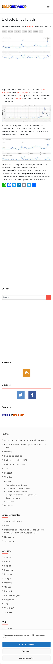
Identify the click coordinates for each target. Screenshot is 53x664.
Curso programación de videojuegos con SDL (21, 495)
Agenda (7, 557)
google (24, 31)
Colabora (8, 505)
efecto (4, 31)
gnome (10, 31)
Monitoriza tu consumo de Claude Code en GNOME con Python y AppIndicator (24, 531)
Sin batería (9, 541)
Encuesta (8, 570)
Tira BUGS (9, 608)
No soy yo (9, 537)
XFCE (21, 95)
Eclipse (7, 525)
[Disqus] (26, 254)
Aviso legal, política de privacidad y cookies (24, 440)
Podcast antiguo (12, 595)
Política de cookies (13, 456)
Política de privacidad (14, 464)
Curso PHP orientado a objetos (16, 491)
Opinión (7, 587)
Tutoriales (8, 477)
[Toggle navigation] (48, 6)
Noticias (30, 27)
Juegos (7, 578)
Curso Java (10, 501)
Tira (6, 468)
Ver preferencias (26, 658)
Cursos (7, 481)
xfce (41, 31)
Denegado (26, 651)
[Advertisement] (26, 71)
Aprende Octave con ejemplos (16, 485)
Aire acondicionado (13, 521)
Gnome (17, 98)
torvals (35, 31)
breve (7, 561)
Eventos (8, 574)
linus (30, 31)
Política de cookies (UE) (15, 460)
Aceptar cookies (26, 644)
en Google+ (22, 92)
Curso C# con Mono (13, 498)
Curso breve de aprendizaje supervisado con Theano (25, 446)
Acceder (8, 628)
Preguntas (9, 599)
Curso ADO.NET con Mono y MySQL (18, 488)
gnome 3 (17, 31)
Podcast (8, 473)
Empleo (7, 565)
